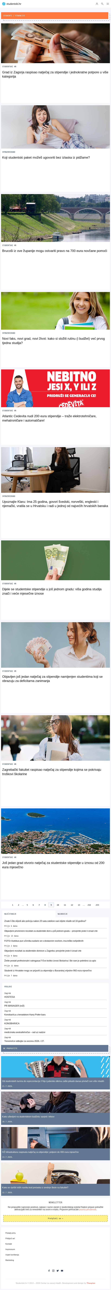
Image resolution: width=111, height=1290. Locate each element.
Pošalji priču (10, 1233)
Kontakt (8, 1244)
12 (72, 905)
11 (65, 905)
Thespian (91, 1283)
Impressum (10, 1249)
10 (58, 905)
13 (79, 905)
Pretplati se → (55, 1218)
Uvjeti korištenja (12, 1255)
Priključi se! (10, 1238)
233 (97, 905)
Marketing (9, 1260)
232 (89, 905)
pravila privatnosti (87, 1209)
